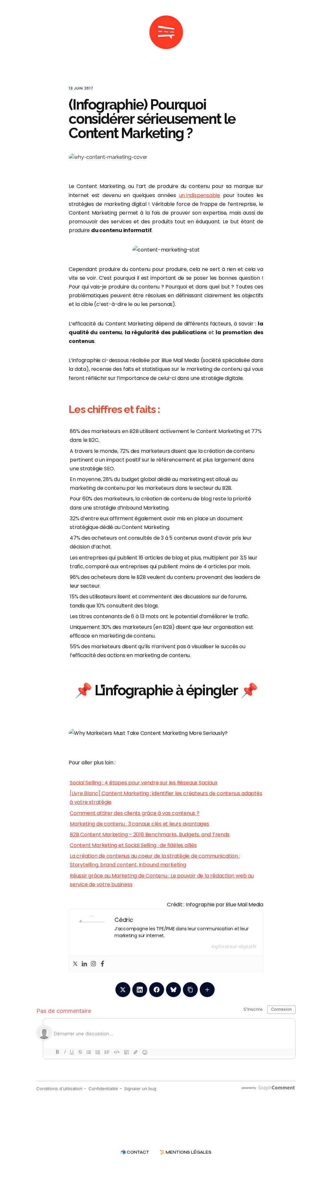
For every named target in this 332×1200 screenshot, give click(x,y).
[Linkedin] (84, 964)
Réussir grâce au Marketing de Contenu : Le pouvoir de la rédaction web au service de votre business (162, 880)
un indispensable (199, 195)
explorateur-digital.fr (233, 946)
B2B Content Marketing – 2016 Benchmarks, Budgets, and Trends (150, 834)
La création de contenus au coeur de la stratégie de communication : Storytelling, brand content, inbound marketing (155, 860)
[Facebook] (102, 964)
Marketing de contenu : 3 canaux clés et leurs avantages (139, 824)
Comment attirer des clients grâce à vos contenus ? (134, 813)
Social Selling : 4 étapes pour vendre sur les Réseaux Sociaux (143, 782)
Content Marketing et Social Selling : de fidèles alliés (133, 845)
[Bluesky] (173, 989)
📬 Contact (135, 1152)
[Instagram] (93, 964)
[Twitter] (75, 964)
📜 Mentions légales (185, 1152)
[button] (299, 32)
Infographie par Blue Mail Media (224, 904)
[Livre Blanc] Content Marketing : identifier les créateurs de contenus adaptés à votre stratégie (166, 798)
